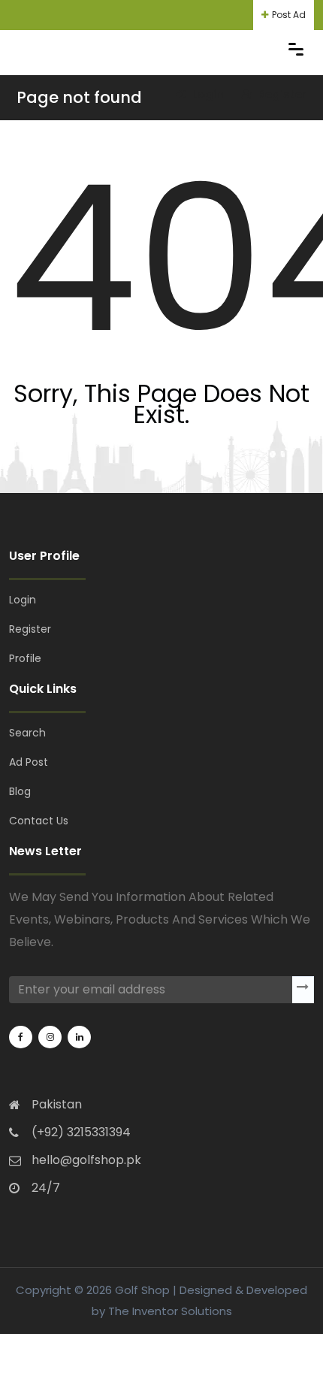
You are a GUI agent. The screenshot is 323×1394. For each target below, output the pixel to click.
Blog (20, 791)
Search (27, 732)
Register (282, 94)
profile (25, 658)
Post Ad (289, 14)
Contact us (38, 820)
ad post (28, 762)
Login (206, 94)
